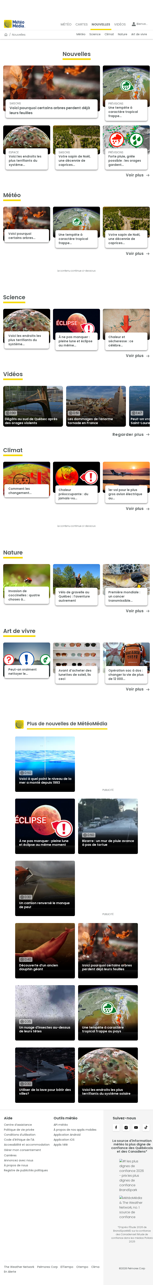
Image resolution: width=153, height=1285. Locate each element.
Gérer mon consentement (22, 1150)
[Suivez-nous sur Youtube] (136, 1128)
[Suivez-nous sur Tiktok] (146, 1128)
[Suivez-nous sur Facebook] (116, 1128)
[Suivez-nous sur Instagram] (126, 1128)
